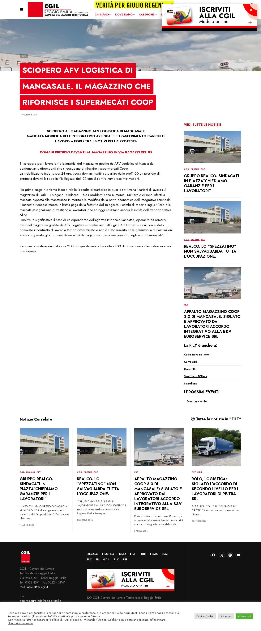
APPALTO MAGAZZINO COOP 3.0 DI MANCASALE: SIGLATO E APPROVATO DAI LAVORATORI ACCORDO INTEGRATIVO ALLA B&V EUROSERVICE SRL (212, 324)
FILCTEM (108, 554)
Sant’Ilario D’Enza (195, 376)
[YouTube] (238, 555)
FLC (89, 559)
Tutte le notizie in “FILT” (218, 419)
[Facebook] (213, 555)
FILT (24, 56)
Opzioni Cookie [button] (205, 616)
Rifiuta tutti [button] (226, 616)
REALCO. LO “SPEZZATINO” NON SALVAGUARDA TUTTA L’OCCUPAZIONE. (210, 251)
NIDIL (199, 472)
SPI (125, 559)
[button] (22, 9)
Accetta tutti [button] (244, 616)
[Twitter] (222, 555)
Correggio (190, 362)
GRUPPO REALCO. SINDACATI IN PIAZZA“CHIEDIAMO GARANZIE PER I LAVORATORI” (211, 183)
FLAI (165, 554)
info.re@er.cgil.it (37, 587)
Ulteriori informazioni (20, 623)
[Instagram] (230, 555)
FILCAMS (194, 169)
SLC (116, 559)
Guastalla (190, 369)
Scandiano (190, 383)
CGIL (186, 169)
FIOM (142, 554)
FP (97, 559)
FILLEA (122, 554)
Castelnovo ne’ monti (197, 354)
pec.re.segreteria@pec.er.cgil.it (40, 601)
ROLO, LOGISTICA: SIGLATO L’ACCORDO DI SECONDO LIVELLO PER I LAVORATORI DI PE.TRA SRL (215, 489)
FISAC (154, 554)
